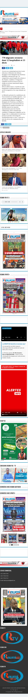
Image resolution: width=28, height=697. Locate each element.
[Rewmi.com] (10, 13)
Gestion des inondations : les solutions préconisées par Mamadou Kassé (11, 187)
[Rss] (11, 690)
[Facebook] (12, 690)
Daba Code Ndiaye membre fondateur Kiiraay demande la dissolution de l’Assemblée (13, 150)
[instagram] (17, 690)
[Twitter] (13, 690)
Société (6, 31)
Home (2, 31)
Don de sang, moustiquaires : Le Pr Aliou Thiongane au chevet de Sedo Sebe (12, 168)
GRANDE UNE (6, 127)
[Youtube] (15, 690)
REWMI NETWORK (21, 688)
